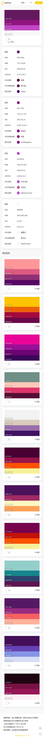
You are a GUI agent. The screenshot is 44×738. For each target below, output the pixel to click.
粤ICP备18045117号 (22, 735)
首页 (23, 3)
